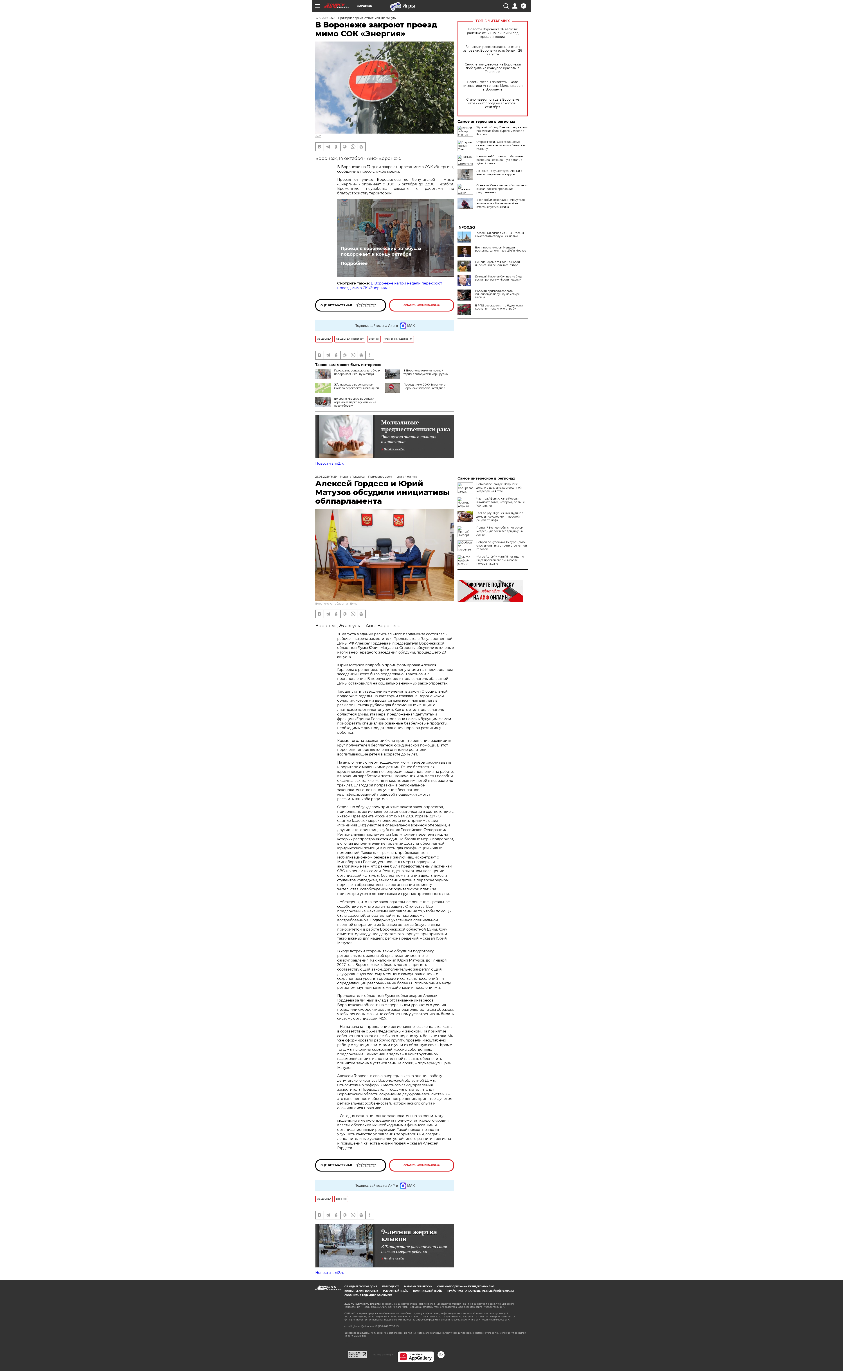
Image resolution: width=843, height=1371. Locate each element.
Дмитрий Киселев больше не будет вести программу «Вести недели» (499, 278)
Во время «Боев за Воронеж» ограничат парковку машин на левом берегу (355, 402)
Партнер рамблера (382, 1354)
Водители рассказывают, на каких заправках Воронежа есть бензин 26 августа (492, 50)
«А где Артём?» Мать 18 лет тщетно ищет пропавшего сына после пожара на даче (500, 560)
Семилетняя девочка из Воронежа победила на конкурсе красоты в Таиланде (493, 68)
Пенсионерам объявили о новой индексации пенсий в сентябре (497, 264)
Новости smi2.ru (329, 463)
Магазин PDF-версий (418, 1286)
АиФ (318, 136)
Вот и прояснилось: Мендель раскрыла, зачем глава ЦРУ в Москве (500, 249)
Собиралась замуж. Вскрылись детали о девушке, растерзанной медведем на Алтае (499, 487)
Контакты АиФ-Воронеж (361, 1291)
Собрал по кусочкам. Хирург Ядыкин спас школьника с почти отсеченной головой (501, 545)
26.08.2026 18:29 (326, 476)
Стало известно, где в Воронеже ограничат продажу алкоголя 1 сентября (492, 103)
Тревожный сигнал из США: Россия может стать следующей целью (499, 235)
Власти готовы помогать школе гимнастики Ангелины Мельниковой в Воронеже (493, 85)
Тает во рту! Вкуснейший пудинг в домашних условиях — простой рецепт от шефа (499, 516)
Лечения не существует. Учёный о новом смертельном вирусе (499, 172)
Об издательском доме (360, 1286)
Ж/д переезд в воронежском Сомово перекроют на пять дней (356, 386)
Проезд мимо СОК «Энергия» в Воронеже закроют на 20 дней (424, 386)
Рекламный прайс (395, 1291)
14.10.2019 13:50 (325, 18)
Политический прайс (427, 1291)
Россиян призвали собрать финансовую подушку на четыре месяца (497, 294)
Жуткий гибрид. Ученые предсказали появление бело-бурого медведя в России (502, 131)
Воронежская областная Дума (336, 603)
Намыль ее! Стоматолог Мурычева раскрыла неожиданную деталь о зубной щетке (500, 160)
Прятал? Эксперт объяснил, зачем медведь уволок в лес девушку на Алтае (499, 531)
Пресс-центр (390, 1286)
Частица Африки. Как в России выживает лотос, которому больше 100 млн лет (500, 502)
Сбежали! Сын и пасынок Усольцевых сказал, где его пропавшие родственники (502, 189)
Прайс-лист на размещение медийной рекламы (480, 1291)
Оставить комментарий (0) (421, 305)
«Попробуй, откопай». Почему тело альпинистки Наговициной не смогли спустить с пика (500, 203)
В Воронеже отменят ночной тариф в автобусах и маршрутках (425, 372)
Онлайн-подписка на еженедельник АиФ (465, 1286)
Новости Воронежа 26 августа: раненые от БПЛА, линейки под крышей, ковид (493, 33)
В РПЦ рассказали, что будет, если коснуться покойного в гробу (499, 307)
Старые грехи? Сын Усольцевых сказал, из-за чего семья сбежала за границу (501, 145)
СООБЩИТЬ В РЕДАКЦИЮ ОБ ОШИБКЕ (368, 1295)
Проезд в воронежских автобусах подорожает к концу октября (381, 251)
